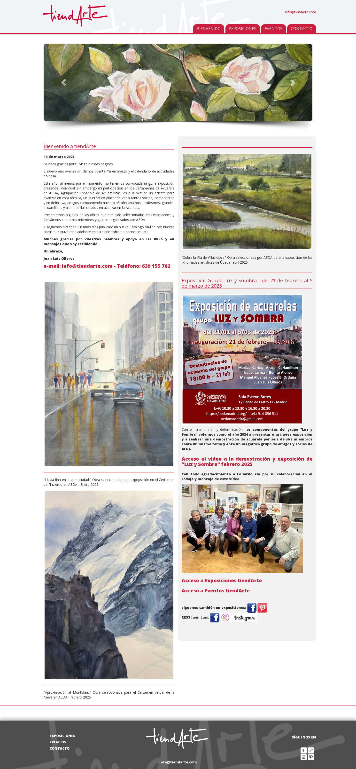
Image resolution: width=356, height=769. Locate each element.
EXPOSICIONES (242, 28)
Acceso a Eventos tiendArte (216, 590)
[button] (64, 82)
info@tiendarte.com (300, 12)
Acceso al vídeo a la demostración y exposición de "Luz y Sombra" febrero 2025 (247, 461)
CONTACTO (301, 28)
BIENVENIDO (209, 28)
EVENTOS (273, 28)
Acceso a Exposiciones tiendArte (222, 580)
